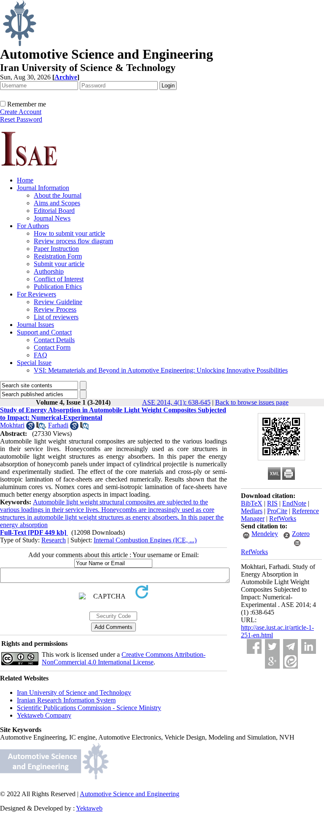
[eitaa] (290, 661)
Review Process (55, 309)
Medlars (251, 510)
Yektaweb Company (44, 715)
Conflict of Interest (59, 279)
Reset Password (21, 119)
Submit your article (59, 263)
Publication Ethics (58, 286)
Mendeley (264, 533)
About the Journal (57, 195)
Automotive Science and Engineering (129, 793)
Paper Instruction (56, 248)
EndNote (294, 503)
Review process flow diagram (73, 241)
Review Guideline (58, 301)
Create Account (20, 111)
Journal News (52, 218)
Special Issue (34, 362)
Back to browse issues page (252, 402)
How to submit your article (69, 233)
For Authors (33, 225)
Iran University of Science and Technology (74, 692)
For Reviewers (36, 294)
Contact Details (54, 339)
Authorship (49, 271)
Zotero (301, 533)
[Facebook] (254, 646)
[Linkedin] (308, 646)
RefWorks (282, 518)
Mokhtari (12, 425)
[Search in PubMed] (40, 427)
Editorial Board (54, 210)
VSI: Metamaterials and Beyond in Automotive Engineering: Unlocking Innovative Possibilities (161, 370)
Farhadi (58, 425)
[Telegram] (290, 646)
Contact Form (52, 347)
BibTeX (251, 503)
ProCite (277, 510)
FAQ (40, 355)
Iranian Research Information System (66, 700)
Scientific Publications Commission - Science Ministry (89, 707)
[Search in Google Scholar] (30, 427)
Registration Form (58, 256)
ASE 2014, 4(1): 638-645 (176, 402)
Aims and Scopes (57, 203)
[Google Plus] (272, 661)
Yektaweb (89, 808)
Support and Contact (44, 332)
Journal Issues (35, 324)
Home (25, 180)
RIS (272, 503)
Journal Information (43, 187)
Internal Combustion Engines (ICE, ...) (145, 540)
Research (53, 540)
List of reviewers (56, 317)
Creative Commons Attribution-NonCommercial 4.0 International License (123, 658)
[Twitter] (272, 646)
